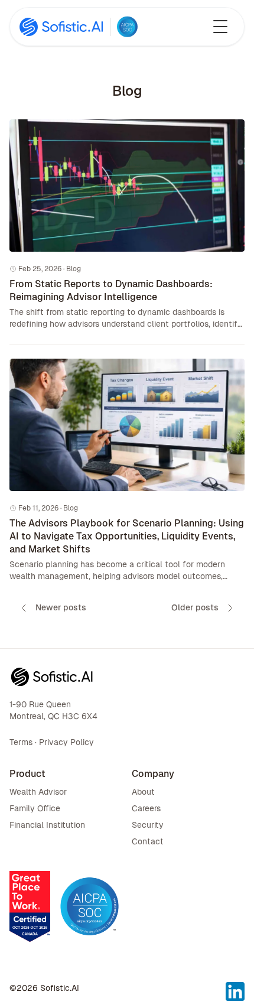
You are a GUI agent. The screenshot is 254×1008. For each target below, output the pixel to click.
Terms (20, 742)
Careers (146, 808)
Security (148, 825)
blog (73, 269)
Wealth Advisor (38, 791)
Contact (148, 841)
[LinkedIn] (235, 984)
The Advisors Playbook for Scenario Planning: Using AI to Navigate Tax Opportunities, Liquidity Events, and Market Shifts (126, 536)
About (143, 791)
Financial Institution (47, 825)
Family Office (34, 808)
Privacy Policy (66, 742)
